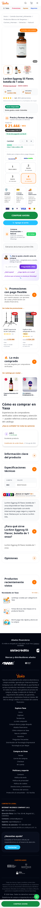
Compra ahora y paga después (20, 724)
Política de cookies (20, 784)
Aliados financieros (20, 727)
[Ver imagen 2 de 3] (17, 70)
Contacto (20, 774)
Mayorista (34, 8)
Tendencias (20, 718)
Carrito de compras (20, 758)
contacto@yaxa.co (16, 819)
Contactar (12, 847)
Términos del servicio (20, 790)
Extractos (22, 22)
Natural (31, 22)
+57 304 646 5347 (24, 825)
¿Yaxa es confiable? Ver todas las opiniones (18, 426)
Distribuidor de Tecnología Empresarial (20, 742)
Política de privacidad (20, 780)
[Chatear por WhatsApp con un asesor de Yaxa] (36, 896)
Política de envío (20, 777)
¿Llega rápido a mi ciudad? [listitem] (26, 272)
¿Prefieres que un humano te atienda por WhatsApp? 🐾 (20, 277)
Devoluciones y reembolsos (21, 787)
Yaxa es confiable (20, 733)
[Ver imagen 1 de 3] (8, 70)
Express (25, 8)
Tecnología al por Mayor (20, 745)
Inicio (6, 16)
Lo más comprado (20, 721)
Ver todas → (35, 593)
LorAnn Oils (11, 93)
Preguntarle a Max (28, 267)
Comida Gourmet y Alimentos (20, 16)
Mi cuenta (20, 764)
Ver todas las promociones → (13, 308)
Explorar (20, 715)
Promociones (16, 8)
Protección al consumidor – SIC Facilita (20, 793)
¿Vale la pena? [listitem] (9, 272)
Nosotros (20, 736)
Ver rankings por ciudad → (12, 373)
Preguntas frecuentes (20, 739)
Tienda (20, 755)
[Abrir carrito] (31, 3)
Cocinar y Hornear (10, 22)
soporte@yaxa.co (15, 822)
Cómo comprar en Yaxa (20, 730)
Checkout (20, 761)
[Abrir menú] (37, 3)
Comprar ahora (21, 215)
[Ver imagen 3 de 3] (27, 70)
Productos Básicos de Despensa (15, 19)
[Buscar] (25, 3)
